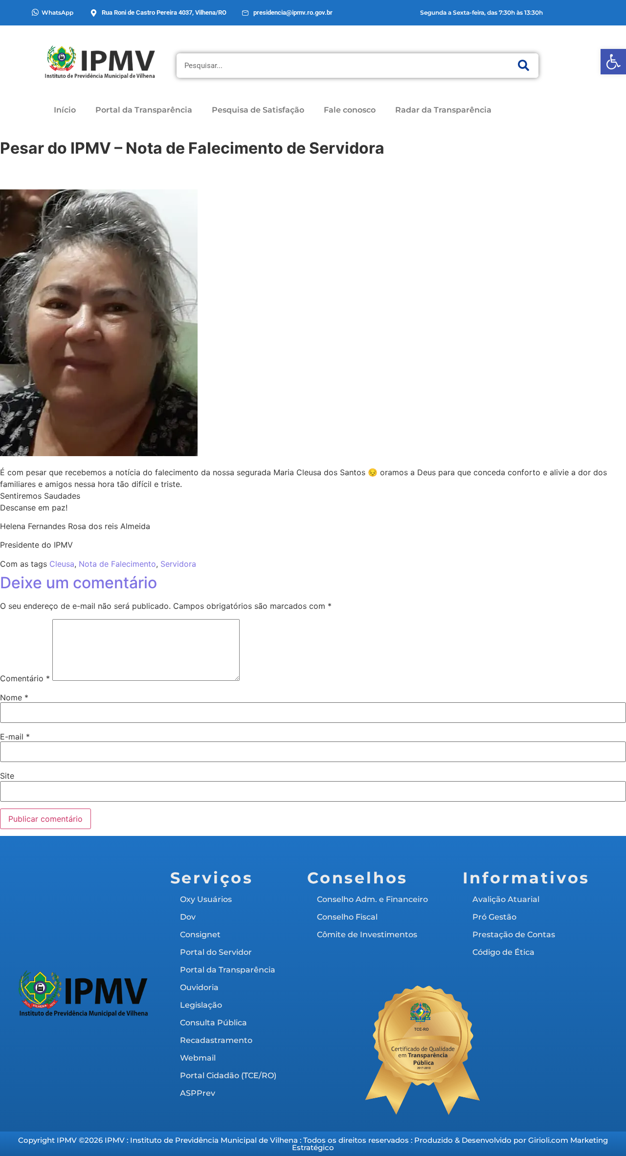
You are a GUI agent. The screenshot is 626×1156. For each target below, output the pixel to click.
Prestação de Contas (513, 934)
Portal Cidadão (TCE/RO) (228, 1075)
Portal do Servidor (216, 952)
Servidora (178, 564)
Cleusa (61, 564)
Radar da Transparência (443, 110)
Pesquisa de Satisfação (258, 110)
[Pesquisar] (523, 65)
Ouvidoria (199, 987)
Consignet (200, 934)
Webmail (198, 1058)
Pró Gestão (494, 917)
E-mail (15, 736)
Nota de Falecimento (117, 564)
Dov (188, 917)
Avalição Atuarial (505, 899)
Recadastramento (216, 1040)
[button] (613, 61)
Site (7, 776)
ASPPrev (197, 1093)
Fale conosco (350, 110)
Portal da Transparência (143, 110)
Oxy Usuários (206, 899)
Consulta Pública (213, 1022)
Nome (14, 697)
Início (65, 110)
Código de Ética (503, 952)
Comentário (25, 678)
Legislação (201, 1005)
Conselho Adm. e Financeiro (372, 899)
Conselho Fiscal (347, 917)
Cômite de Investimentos (367, 934)
